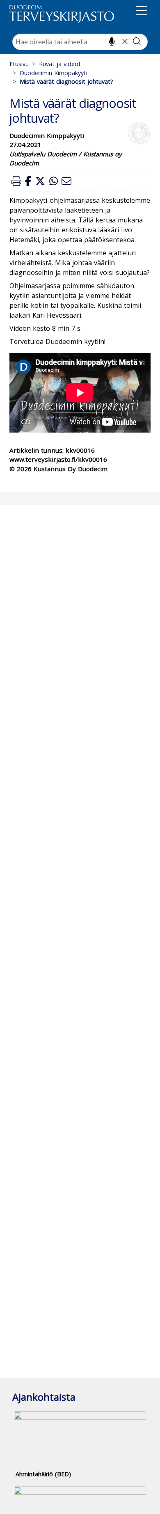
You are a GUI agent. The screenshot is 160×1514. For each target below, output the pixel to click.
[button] (16, 180)
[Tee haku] (137, 41)
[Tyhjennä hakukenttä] (125, 41)
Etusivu (19, 64)
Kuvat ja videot (60, 64)
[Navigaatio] (141, 12)
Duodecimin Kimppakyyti (53, 73)
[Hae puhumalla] (111, 41)
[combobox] (80, 42)
